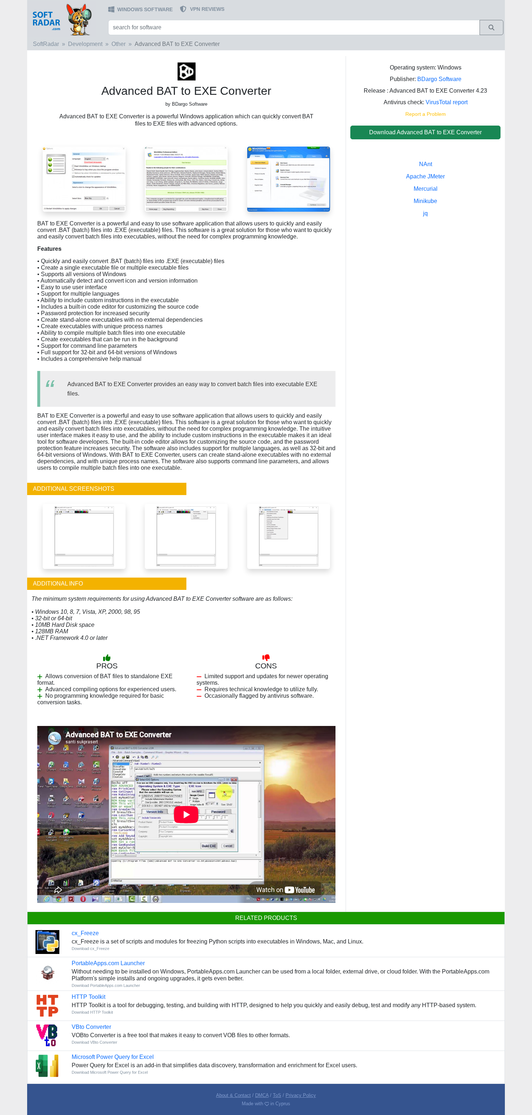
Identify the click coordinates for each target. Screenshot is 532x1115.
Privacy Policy (301, 1095)
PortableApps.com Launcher (108, 963)
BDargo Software (439, 79)
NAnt (425, 164)
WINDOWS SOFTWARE (145, 9)
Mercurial (426, 189)
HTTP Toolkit (88, 997)
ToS (277, 1095)
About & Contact (233, 1095)
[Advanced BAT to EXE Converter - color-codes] (84, 536)
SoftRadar (46, 44)
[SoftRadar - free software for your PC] (67, 19)
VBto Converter (91, 1027)
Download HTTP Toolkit (92, 1012)
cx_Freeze (85, 933)
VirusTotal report (447, 102)
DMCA (262, 1095)
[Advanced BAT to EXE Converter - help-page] (186, 536)
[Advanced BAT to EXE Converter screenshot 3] (84, 179)
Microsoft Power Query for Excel (113, 1057)
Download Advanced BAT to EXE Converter (425, 132)
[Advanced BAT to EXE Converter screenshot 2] (186, 179)
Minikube (425, 201)
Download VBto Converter (94, 1042)
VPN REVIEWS (207, 9)
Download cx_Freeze (90, 948)
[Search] (491, 27)
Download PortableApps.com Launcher (106, 985)
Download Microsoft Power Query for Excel (110, 1072)
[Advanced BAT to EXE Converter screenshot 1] (288, 179)
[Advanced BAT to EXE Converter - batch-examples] (288, 536)
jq (425, 213)
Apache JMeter (425, 176)
